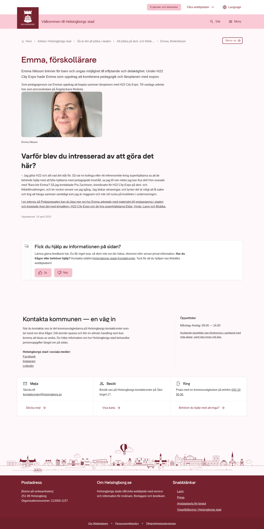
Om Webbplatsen (98, 523)
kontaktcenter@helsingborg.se (42, 394)
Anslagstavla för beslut (191, 503)
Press (180, 497)
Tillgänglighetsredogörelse (161, 523)
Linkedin (28, 365)
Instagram (29, 361)
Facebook (29, 356)
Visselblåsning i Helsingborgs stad (199, 509)
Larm (180, 491)
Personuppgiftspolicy (127, 523)
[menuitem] (164, 7)
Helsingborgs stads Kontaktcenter (113, 258)
